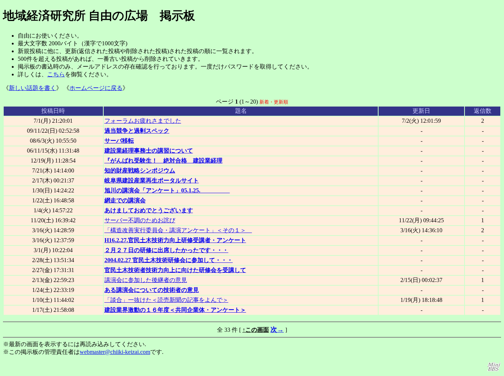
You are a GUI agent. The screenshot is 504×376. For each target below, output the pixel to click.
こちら (56, 74)
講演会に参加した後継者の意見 (145, 280)
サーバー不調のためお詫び (139, 220)
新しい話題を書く (32, 88)
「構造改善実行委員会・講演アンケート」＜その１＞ (178, 230)
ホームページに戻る (95, 88)
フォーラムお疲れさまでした (142, 121)
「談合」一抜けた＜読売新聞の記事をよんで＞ (166, 300)
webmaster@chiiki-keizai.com (115, 352)
